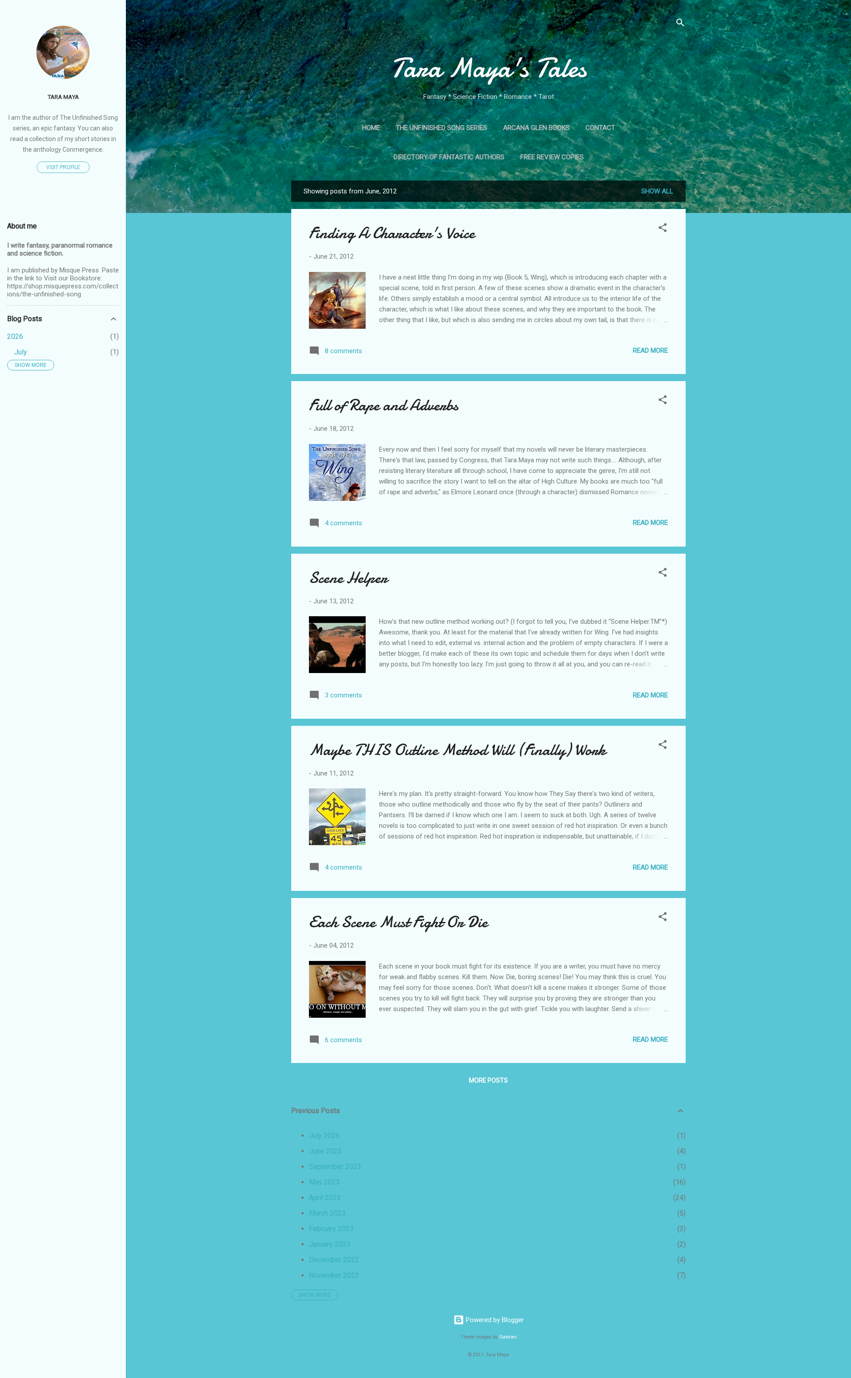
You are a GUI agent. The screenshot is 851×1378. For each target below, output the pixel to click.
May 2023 (324, 1182)
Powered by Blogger (494, 1320)
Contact (600, 128)
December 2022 (334, 1260)
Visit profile (63, 167)
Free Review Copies (552, 157)
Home (371, 128)
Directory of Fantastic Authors (449, 157)
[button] (662, 229)
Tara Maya (63, 96)
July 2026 (324, 1135)
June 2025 (325, 1151)
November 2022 (334, 1275)
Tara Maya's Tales (488, 68)
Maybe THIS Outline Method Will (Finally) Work (457, 750)
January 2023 (330, 1244)
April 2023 (325, 1197)
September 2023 (335, 1166)
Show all (657, 191)
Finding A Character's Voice (392, 233)
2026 (15, 336)
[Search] (680, 24)
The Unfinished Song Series (441, 128)
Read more (650, 350)
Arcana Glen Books (536, 128)
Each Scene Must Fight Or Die (398, 922)
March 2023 (327, 1213)
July (20, 352)
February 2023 (331, 1228)
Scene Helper (348, 578)
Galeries (508, 1337)
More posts (488, 1080)
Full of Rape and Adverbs (383, 405)
